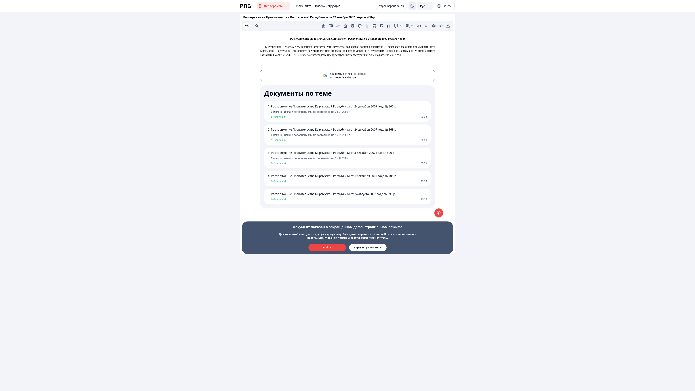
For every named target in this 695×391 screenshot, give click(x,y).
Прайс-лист (303, 6)
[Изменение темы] (412, 6)
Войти (327, 247)
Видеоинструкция (327, 6)
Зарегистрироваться (368, 247)
